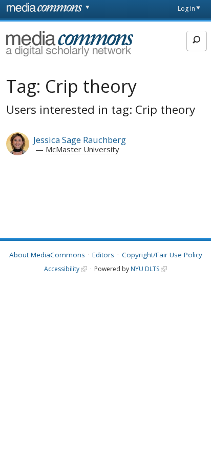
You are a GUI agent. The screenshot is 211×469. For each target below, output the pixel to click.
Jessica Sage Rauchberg (79, 140)
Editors (103, 254)
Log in (186, 8)
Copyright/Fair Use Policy (162, 254)
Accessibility (61, 268)
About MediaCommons (47, 254)
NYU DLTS (145, 268)
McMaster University (82, 149)
